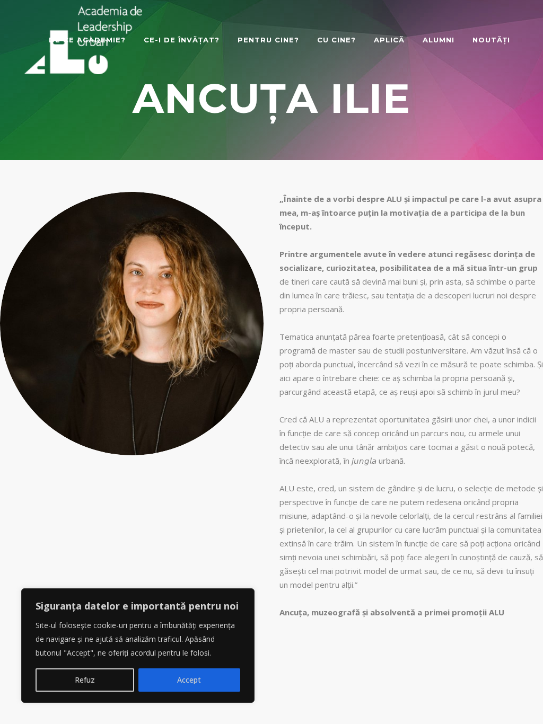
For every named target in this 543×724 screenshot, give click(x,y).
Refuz (85, 680)
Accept (189, 680)
